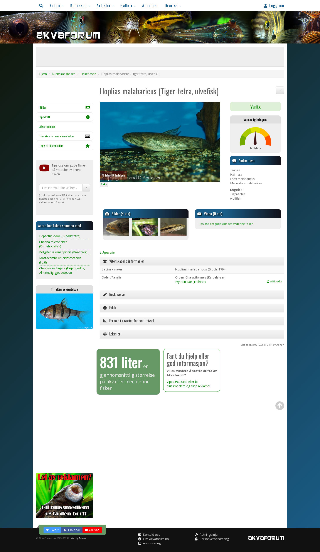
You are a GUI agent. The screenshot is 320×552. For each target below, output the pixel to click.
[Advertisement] (64, 401)
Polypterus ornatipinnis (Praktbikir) (63, 252)
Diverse (172, 5)
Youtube (94, 530)
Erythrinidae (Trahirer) (190, 282)
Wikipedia (275, 281)
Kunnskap (79, 5)
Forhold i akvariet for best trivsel (130, 320)
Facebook (73, 530)
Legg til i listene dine (51, 145)
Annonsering (151, 543)
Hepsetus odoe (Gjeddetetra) (59, 236)
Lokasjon (114, 334)
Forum (56, 5)
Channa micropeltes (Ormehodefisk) (53, 244)
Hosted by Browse (77, 538)
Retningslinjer (209, 534)
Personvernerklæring (214, 539)
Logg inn (276, 5)
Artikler (104, 5)
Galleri (126, 5)
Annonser (150, 5)
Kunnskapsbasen (64, 74)
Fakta (111, 307)
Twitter (54, 530)
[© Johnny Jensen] (117, 227)
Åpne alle (108, 253)
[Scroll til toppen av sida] (279, 405)
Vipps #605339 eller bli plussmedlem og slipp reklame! (188, 384)
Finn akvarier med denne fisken (56, 136)
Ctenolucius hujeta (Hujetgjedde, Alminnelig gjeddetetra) (62, 270)
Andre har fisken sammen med (59, 225)
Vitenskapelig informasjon (125, 261)
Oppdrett (44, 117)
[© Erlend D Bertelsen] (146, 227)
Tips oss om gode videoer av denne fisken (225, 224)
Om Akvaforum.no (155, 539)
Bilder (42, 107)
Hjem (43, 74)
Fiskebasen (88, 74)
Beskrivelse (116, 294)
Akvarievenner (47, 126)
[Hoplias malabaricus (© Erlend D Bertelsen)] (160, 142)
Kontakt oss (151, 534)
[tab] (192, 261)
